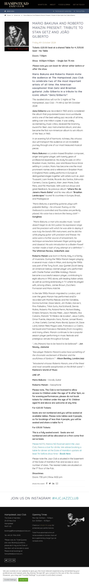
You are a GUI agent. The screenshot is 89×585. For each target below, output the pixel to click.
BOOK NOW (10, 11)
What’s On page (46, 525)
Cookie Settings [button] (10, 580)
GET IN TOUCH (78, 4)
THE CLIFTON (80, 11)
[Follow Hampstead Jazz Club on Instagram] (13, 560)
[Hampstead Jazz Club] (16, 4)
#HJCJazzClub (65, 498)
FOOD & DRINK (64, 4)
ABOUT (53, 4)
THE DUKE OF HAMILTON (63, 11)
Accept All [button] (23, 580)
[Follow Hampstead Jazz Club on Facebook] (9, 560)
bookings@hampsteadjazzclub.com (17, 531)
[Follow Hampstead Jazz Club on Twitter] (6, 560)
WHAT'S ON (42, 4)
